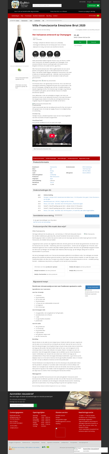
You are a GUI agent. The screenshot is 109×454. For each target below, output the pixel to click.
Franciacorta (24, 20)
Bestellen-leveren (60, 415)
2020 (51, 178)
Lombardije (37, 20)
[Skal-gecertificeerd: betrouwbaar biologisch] (98, 15)
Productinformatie (38, 158)
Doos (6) (93, 42)
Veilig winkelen (35, 442)
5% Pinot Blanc (87, 171)
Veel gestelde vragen (61, 419)
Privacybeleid (73, 442)
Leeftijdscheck (65, 442)
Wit (43, 20)
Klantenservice (96, 1)
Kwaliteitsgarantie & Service (63, 421)
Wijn (22, 16)
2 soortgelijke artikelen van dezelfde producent (88, 29)
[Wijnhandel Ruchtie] (20, 4)
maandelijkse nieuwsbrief (89, 429)
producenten (76, 270)
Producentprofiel (73, 158)
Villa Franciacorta (54, 176)
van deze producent (45, 270)
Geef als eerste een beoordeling (41, 222)
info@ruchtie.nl (14, 428)
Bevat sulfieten (87, 173)
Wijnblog (58, 423)
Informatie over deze (45, 267)
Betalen (58, 417)
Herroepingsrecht (83, 442)
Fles (80, 42)
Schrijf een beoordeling (92, 216)
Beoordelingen (62, 158)
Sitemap (43, 442)
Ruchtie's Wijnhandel (39, 16)
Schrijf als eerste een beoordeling (41, 29)
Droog (51, 171)
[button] (35, 54)
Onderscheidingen (51, 158)
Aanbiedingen (15, 16)
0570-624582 (82, 1)
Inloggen (89, 1)
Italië (31, 20)
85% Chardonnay (87, 167)
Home (17, 20)
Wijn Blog (49, 16)
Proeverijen (28, 16)
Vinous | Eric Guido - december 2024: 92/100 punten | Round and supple (63, 203)
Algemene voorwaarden (53, 442)
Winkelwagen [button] (93, 5)
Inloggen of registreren (15, 442)
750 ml (52, 182)
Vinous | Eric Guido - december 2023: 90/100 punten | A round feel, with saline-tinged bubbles (69, 210)
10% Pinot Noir (87, 169)
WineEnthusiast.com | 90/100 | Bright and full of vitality (59, 201)
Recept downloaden (92, 287)
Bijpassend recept (84, 158)
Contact (55, 16)
